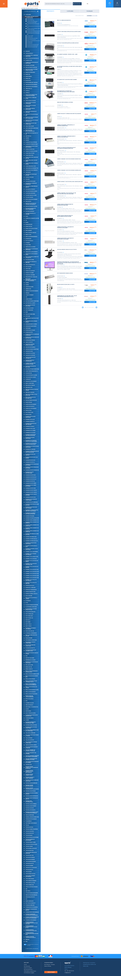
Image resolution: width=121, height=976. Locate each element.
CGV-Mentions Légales (29, 972)
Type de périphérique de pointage (31, 853)
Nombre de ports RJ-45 (30, 477)
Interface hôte (29, 332)
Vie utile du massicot (30, 903)
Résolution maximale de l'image (31, 687)
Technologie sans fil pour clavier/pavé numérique (31, 812)
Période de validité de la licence (31, 598)
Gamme (27, 282)
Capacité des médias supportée (30, 109)
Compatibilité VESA (29, 153)
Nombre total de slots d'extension (31, 580)
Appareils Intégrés (29, 65)
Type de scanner (29, 865)
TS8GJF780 (59, 298)
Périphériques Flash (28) (32, 38)
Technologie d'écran (30, 790)
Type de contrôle (29, 831)
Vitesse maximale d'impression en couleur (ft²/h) (31, 926)
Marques (27, 51)
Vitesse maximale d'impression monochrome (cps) (31, 933)
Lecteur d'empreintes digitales (30, 366)
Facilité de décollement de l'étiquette (31, 257)
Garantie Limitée (29, 286)
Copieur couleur (29, 177)
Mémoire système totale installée (31, 395)
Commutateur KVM (29, 149)
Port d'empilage (29, 613)
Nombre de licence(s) (30, 449)
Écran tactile (28, 226)
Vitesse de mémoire (29, 905)
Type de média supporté (31, 848)
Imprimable (28, 328)
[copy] (61, 23)
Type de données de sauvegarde (30, 840)
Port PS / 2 (27, 619)
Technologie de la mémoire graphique (31, 780)
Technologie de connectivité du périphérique (29, 771)
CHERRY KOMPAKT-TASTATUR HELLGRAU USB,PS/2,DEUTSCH (70, 181)
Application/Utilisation (31, 67)
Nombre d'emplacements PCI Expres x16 (32, 525)
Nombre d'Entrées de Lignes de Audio (32, 534)
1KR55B (58, 69)
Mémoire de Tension (30, 385)
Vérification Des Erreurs (31, 894)
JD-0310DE (59, 207)
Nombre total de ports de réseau (31, 561)
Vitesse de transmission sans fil (31, 910)
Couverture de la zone (30, 195)
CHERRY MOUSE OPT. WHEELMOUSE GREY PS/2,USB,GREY (69, 113)
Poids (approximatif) (30, 611)
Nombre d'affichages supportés (30, 417)
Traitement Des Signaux (31, 823)
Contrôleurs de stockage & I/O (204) (34, 27)
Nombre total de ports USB (32, 575)
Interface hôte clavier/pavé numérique (32, 335)
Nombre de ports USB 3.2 (31, 492)
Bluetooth (28, 80)
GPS (26, 296)
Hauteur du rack (29, 308)
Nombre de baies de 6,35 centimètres (30, 424)
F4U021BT (59, 287)
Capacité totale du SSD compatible (30, 124)
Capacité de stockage (30, 100)
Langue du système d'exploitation (29, 345)
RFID (26, 700)
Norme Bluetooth (29, 585)
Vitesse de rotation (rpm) (31, 907)
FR (87, 3)
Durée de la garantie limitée (32, 218)
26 (85, 307)
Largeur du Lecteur (30, 353)
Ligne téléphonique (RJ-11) (31, 371)
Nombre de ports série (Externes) (30, 486)
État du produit (29, 240)
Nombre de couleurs (30, 432)
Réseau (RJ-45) (28, 666)
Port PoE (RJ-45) (29, 617)
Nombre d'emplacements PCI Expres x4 (32, 528)
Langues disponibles (30, 347)
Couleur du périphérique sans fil (31, 187)
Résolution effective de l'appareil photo (31, 681)
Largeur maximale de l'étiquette (30, 358)
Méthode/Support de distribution (30, 398)
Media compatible (29, 383)
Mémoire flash (28, 387)
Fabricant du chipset (30, 246)
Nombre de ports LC (30, 462)
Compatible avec (29, 155)
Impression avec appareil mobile (31, 321)
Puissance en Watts (30, 647)
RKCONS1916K (59, 252)
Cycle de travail (29, 197)
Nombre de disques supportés (29, 438)
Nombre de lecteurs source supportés (32, 447)
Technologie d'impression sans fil (31, 798)
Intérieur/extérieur (30, 340)
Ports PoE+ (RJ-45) (29, 630)
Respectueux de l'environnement (29, 696)
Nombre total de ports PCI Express (31, 567)
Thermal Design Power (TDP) (32, 816)
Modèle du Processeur (30, 408)
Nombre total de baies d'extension (30, 554)
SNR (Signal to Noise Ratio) (31, 706)
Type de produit (29, 53)
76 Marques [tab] (90, 11)
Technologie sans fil (30, 809)
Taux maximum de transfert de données (32, 762)
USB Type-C (27, 890)
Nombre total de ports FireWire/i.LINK (31, 564)
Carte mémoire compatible (31, 128)
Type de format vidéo (30, 842)
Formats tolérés (29, 272)
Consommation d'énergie (31, 170)
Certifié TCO (28, 136)
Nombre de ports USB (30, 488)
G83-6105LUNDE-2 (60, 161)
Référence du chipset (30, 659)
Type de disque (28, 835)
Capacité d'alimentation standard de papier (31, 95)
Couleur (27, 179)
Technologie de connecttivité (29, 775)
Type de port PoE (29, 855)
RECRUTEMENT (51, 972)
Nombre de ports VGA (30, 497)
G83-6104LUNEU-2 (60, 173)
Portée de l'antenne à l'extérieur (30, 628)
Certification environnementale (29, 130)
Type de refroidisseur (30, 861)
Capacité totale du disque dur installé (31, 121)
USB (26, 888)
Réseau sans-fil (29, 668)
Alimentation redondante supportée (31, 63)
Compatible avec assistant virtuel (31, 158)
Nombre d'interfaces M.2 (31, 538)
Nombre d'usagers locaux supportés (31, 549)
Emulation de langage (30, 232)
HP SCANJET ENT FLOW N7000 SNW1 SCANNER (67, 79)
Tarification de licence (30, 744)
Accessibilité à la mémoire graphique (31, 56)
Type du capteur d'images (31, 886)
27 (87, 307)
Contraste (28, 172)
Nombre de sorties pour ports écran (31, 507)
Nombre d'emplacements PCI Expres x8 (32, 531)
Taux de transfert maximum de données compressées (32, 756)
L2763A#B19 (59, 93)
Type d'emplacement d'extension (30, 876)
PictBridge (28, 600)
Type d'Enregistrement (30, 880)
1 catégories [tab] (70, 11)
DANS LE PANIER (92, 26)
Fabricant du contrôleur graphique (31, 249)
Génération (28, 288)
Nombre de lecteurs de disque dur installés (30, 444)
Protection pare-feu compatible (30, 645)
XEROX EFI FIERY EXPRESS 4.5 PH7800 (65, 102)
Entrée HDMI (28, 238)
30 (92, 307)
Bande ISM (27, 74)
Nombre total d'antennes (31, 551)
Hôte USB (27, 316)
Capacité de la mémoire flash (30, 98)
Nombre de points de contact (30, 455)
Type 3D (27, 825)
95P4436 (58, 23)
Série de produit (29, 704)
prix (26, 941)
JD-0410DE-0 (59, 241)
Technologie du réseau (31, 803)
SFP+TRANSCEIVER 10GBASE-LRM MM (65, 273)
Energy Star (28, 234)
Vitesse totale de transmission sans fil (30, 937)
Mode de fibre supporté (31, 400)
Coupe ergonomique (30, 193)
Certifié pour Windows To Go (31, 133)
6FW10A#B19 (59, 82)
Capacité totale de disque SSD (31, 115)
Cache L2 (27, 90)
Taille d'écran (28, 737)
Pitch (26, 602)
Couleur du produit (30, 189)
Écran (26, 222)
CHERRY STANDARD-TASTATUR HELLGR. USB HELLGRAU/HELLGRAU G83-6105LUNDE (66, 193)
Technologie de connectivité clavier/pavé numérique (31, 767)
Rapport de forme (29, 657)
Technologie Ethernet (30, 805)
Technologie (28, 764)
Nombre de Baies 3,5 (29, 421)
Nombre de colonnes (30, 430)
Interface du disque (30, 330)
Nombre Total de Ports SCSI (32, 573)
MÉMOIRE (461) (29, 36)
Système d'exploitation (31, 724)
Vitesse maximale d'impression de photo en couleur (31, 923)
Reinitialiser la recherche (32, 948)
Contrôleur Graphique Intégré (31, 175)
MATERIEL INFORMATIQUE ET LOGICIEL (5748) (32, 17)
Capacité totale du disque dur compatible (31, 118)
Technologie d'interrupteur (29, 801)
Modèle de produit (29, 406)
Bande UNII (27, 78)
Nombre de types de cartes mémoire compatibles (31, 510)
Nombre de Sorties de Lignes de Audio (32, 505)
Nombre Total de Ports (31, 558)
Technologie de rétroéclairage (29, 785)
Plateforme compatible (31, 606)
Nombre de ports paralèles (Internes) (32, 467)
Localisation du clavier (31, 375)
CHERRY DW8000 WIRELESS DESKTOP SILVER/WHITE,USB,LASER (65, 205)
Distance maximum (29, 211)
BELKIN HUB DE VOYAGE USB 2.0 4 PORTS (65, 284)
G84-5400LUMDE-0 (61, 139)
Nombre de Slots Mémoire (31, 502)
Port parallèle (29, 615)
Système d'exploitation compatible (31, 727)
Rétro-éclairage (29, 698)
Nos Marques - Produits (49, 964)
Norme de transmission (31, 589)
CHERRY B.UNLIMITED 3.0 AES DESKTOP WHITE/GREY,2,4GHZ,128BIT (65, 239)
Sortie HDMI (28, 710)
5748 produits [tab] (50, 11)
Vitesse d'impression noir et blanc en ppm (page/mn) (32, 917)
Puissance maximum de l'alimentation (30, 650)
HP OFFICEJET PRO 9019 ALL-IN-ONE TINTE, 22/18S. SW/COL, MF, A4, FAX (69, 67)
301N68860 (59, 105)
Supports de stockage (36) (32, 44)
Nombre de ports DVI (30, 460)
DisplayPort (28, 201)
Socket (27, 708)
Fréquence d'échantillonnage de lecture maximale (30, 279)
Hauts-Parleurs (29, 310)
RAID (26, 655)
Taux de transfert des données (30, 753)
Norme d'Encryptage (30, 591)
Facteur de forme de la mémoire (30, 262)
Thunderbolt (28, 821)
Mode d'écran (28, 402)
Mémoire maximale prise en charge (31, 390)
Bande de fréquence (30, 72)
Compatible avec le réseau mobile (31, 164)
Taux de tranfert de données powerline (30, 750)
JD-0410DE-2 (59, 229)
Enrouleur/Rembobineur (31, 236)
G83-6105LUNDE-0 (60, 195)
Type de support (29, 869)
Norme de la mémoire (30, 587)
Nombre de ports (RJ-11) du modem (31, 458)
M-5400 (58, 116)
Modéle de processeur (30, 404)
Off (25, 944)
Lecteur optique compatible (32, 369)
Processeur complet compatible (30, 642)
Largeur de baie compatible (32, 349)
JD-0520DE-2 (59, 218)
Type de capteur (29, 827)
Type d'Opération (29, 884)
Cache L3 (27, 92)
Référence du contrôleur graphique (31, 662)
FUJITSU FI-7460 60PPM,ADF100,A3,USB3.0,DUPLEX (68, 42)
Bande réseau (28, 76)
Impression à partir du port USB (32, 319)
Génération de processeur (31, 290)
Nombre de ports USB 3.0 (31, 490)
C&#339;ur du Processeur (31, 86)
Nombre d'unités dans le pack (31, 546)
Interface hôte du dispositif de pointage (32, 338)
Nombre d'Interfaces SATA (31, 540)
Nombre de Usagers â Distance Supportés (30, 513)
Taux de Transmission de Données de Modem (31, 759)
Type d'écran (28, 871)
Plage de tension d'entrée (31, 604)
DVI (26, 220)
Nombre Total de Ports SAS (31, 569)
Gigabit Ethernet (29, 294)
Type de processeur (30, 857)
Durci (26, 216)
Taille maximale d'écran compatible (31, 742)
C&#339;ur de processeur (31, 84)
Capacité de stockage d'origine (30, 106)
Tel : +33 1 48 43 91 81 (69, 970)
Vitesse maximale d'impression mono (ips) (31, 930)
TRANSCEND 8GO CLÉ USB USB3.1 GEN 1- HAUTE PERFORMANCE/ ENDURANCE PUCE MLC (67, 296)
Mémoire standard (29, 392)
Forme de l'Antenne (30, 274)
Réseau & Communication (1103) (33, 40)
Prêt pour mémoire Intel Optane (31, 635)
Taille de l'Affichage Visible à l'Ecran (32, 735)
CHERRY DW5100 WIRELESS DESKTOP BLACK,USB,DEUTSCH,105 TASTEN (65, 216)
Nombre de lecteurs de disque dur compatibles (31, 441)
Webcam (27, 939)
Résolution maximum (30, 691)
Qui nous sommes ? (28, 969)
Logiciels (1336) (30, 35)
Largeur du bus (29, 351)
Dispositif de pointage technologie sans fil (30, 204)
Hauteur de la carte (30, 303)
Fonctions (28, 268)
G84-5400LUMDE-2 (61, 127)
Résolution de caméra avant (32, 673)
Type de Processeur (30, 859)
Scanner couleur (29, 702)
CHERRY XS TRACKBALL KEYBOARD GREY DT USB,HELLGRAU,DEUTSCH (66, 137)
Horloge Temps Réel (30, 314)
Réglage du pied (29, 664)
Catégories (28, 14)
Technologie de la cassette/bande (29, 778)
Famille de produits (30, 264)
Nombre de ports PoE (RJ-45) (32, 470)
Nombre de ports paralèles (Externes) (32, 465)
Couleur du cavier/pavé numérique (31, 184)
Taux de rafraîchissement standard (31, 747)
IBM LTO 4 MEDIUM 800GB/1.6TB (64, 20)
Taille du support (29, 739)
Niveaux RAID (28, 414)
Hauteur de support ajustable (30, 305)
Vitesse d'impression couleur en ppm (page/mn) (31, 915)
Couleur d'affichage (30, 181)
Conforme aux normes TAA (31, 168)
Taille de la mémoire (30, 732)
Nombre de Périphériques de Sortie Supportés (32, 452)
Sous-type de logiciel (30, 713)
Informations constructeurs (30, 971)
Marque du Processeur (30, 381)
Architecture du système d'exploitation (31, 70)
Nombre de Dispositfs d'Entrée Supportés (30, 435)
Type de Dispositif (29, 833)
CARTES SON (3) (30, 18)
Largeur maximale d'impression (29, 361)
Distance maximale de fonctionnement (30, 209)
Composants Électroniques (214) (33, 24)
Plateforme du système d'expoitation (31, 609)
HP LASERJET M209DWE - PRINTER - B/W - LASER (67, 54)
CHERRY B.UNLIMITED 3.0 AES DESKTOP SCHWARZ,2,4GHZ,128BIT (65, 227)
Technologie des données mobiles (31, 793)
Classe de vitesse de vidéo (31, 144)
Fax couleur (28, 266)
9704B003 (59, 34)
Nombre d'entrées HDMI (30, 536)
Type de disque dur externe (31, 837)
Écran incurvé (28, 224)
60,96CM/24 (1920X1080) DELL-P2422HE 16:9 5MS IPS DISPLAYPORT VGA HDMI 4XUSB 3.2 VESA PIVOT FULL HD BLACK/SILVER (69, 262)
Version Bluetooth (30, 896)
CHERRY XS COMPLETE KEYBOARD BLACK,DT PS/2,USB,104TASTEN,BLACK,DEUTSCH (66, 148)
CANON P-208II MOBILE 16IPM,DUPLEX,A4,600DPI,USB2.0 (69, 31)
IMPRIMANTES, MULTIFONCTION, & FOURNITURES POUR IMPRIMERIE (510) (33, 33)
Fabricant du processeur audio (31, 254)
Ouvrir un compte (28, 967)
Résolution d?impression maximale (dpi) (31, 671)
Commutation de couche (31, 151)
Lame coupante (29, 342)
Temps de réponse (29, 814)
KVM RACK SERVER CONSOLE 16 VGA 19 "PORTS (67, 249)
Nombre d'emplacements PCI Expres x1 (32, 522)
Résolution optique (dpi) (31, 693)
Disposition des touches (31, 206)
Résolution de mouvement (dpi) (31, 676)
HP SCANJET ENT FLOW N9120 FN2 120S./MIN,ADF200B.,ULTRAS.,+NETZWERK (66, 91)
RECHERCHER (77, 3)
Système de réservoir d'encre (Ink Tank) (30, 722)
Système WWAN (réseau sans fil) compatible (32, 730)
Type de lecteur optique (31, 844)
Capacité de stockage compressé (30, 103)
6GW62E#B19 (59, 57)
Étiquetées (28, 244)
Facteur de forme (29, 259)
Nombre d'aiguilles (30, 419)
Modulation (28, 410)
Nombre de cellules (30, 428)
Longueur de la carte (30, 377)
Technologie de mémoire (31, 783)
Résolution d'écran (30, 678)
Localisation (28, 373)
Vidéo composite (29, 901)
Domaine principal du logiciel (30, 214)
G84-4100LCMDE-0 (61, 184)
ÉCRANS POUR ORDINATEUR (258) (33, 30)
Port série (27, 621)
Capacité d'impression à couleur (31, 112)
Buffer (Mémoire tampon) (31, 82)
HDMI (26, 312)
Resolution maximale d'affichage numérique (30, 684)
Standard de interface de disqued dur (31, 715)
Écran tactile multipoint (31, 228)
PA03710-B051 (60, 45)
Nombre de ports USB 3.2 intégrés (31, 495)
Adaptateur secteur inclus (32, 58)
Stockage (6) (29, 43)
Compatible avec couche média (31, 161)
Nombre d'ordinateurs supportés (30, 543)
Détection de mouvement (31, 199)
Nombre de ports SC (30, 481)
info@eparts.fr (68, 972)
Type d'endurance (29, 878)
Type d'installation (30, 882)
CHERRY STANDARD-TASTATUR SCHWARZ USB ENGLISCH (69, 170)
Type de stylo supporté (31, 867)
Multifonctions (29, 412)
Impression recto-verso (31, 324)
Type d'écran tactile (30, 873)
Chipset (27, 138)
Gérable (27, 292)
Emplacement (28, 230)
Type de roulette (29, 863)
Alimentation (28, 60)
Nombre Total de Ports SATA (32, 571)
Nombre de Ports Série (30, 483)
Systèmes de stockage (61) (32, 45)
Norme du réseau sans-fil (31, 593)
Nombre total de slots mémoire (31, 583)
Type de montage (29, 850)
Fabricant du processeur (31, 251)
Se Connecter (27, 966)
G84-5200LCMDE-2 (61, 150)
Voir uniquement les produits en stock (32, 945)
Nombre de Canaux (29, 426)
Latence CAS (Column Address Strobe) (30, 364)
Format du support (30, 270)
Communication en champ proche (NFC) (31, 147)
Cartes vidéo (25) (30, 20)
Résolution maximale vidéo (32, 689)
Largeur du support (30, 355)
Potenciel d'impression (31, 633)
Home (25, 964)
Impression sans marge (30, 326)
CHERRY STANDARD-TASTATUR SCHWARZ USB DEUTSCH (69, 158)
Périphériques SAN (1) (31, 39)
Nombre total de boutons (31, 556)
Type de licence (29, 846)
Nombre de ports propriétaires (29, 472)
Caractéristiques (29, 126)
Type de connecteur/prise (31, 829)
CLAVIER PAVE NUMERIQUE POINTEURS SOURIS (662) (32, 22)
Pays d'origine (28, 595)
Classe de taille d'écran (31, 142)
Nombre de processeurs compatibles (31, 500)
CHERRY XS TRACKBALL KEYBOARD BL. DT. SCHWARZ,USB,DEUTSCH (66, 125)
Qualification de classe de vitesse (31, 653)
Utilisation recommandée (31, 892)
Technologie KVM (29, 807)
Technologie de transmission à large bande (32, 788)
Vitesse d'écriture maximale (32, 912)
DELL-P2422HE (60, 264)
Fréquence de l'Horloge (31, 276)
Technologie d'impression (31, 795)
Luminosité (28, 379)
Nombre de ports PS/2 (30, 475)
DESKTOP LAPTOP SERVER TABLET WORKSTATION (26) (33, 29)
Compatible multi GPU (30, 166)
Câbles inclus (28, 88)
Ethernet (27, 242)
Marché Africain (47, 966)
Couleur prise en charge (31, 191)
